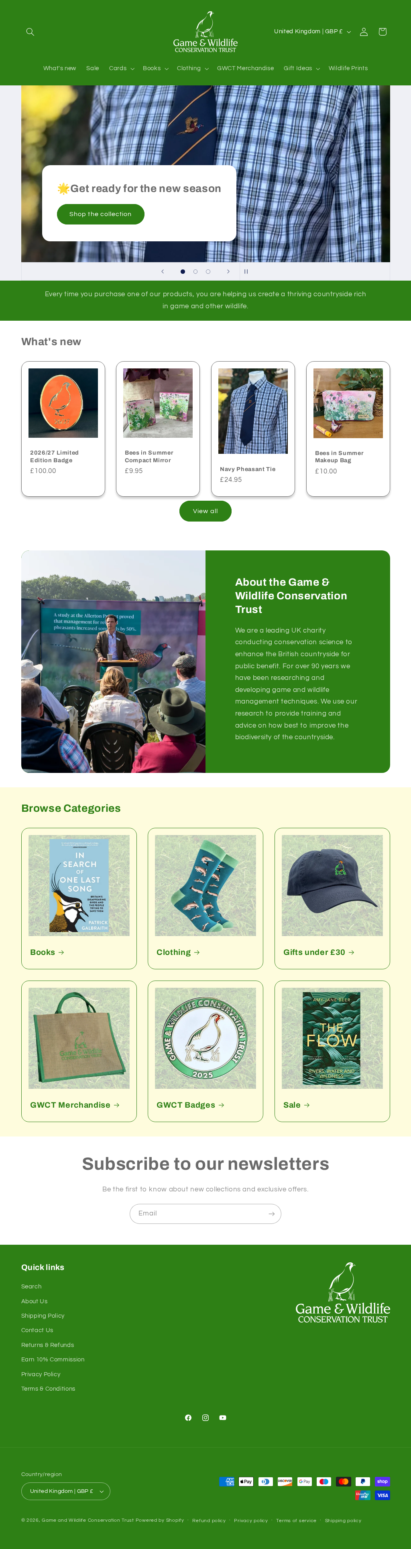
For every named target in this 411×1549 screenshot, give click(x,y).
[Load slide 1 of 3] (183, 271)
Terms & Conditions (48, 1389)
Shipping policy (343, 1521)
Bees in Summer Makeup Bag (339, 456)
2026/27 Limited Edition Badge (54, 456)
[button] (30, 31)
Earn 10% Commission (53, 1360)
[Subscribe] (271, 1213)
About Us (34, 1301)
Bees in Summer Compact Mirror (149, 456)
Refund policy (209, 1521)
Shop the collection (100, 214)
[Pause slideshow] (248, 271)
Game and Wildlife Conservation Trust (88, 1520)
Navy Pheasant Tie (247, 469)
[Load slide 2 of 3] (195, 271)
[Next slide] (228, 271)
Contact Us (37, 1330)
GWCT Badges (186, 1105)
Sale (292, 1105)
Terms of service (296, 1521)
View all (205, 511)
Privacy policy (251, 1521)
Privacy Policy (41, 1374)
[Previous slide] (162, 271)
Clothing (174, 952)
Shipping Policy (43, 1316)
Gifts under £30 (314, 952)
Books (42, 952)
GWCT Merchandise (70, 1105)
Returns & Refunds (47, 1345)
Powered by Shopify (160, 1520)
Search (31, 1287)
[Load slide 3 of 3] (208, 271)
